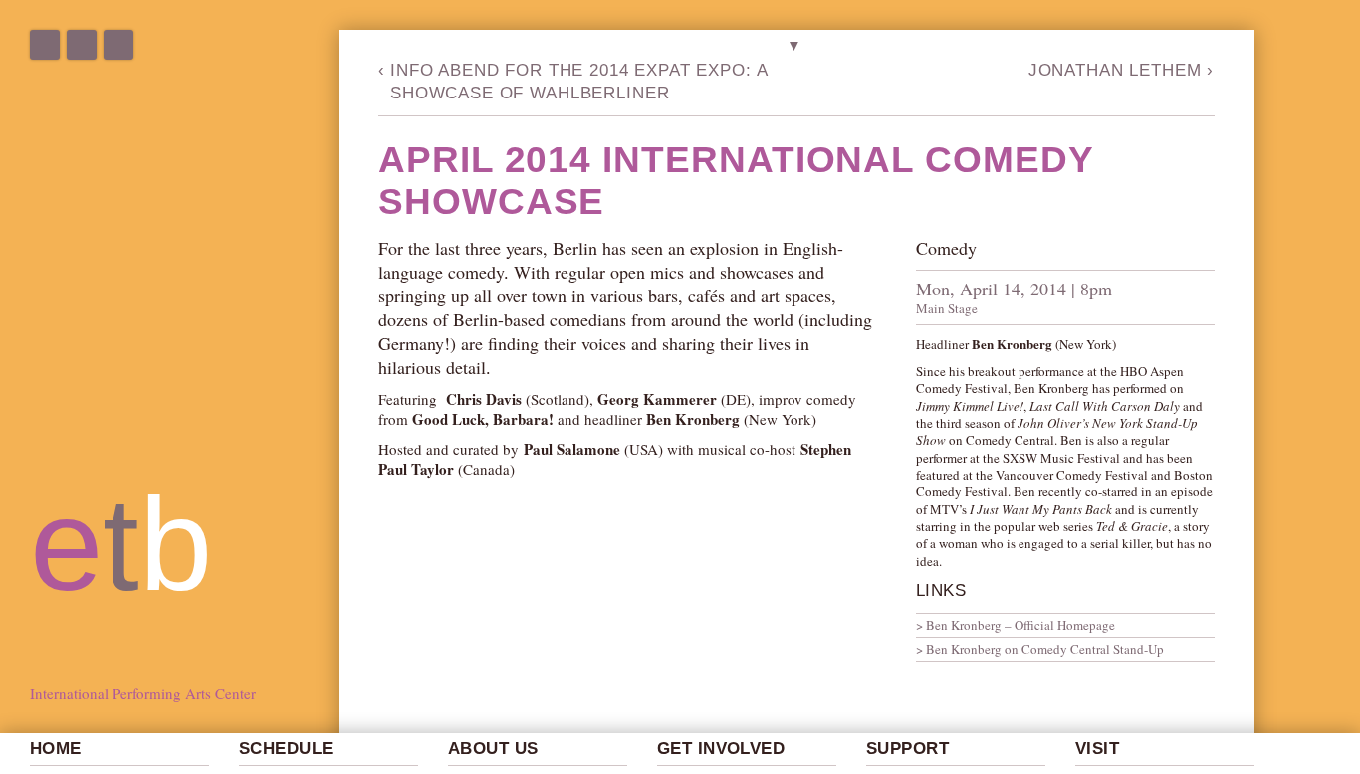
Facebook (45, 45)
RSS (118, 45)
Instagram (82, 45)
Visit (1097, 748)
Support (907, 748)
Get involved (721, 748)
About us (493, 748)
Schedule (286, 748)
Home (56, 748)
